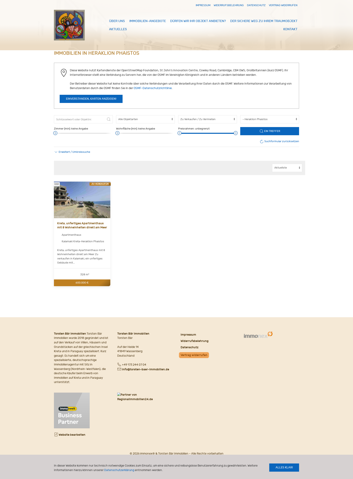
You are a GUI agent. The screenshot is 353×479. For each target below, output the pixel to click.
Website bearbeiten (71, 435)
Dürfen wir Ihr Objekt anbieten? (198, 21)
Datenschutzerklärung (119, 470)
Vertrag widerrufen (283, 5)
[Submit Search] (109, 119)
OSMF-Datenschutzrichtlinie (153, 88)
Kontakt (290, 29)
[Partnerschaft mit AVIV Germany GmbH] (72, 410)
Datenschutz (256, 5)
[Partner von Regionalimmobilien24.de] (144, 397)
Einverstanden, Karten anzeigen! (91, 98)
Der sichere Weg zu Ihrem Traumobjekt (263, 21)
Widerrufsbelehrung (229, 5)
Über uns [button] (117, 21)
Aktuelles (118, 29)
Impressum (203, 5)
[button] (72, 152)
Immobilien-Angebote (147, 21)
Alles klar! (284, 467)
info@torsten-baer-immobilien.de (145, 369)
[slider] (55, 133)
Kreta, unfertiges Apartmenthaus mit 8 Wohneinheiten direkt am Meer (82, 225)
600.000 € (82, 282)
